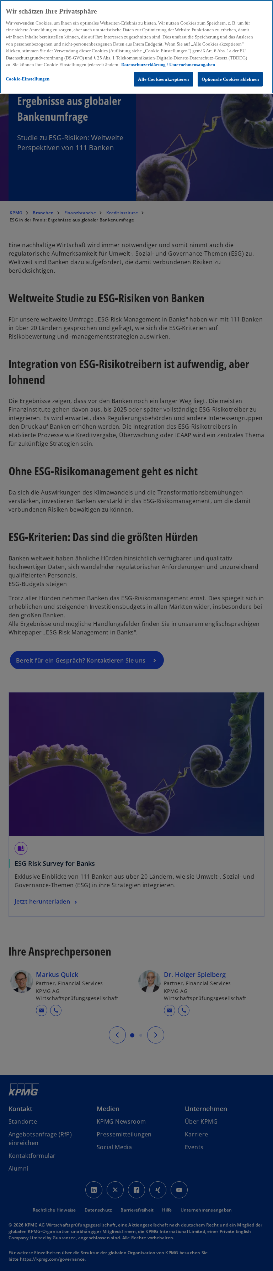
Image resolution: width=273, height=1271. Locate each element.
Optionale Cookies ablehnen (230, 79)
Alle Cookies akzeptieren (163, 79)
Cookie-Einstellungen (28, 79)
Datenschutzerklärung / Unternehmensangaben (168, 64)
